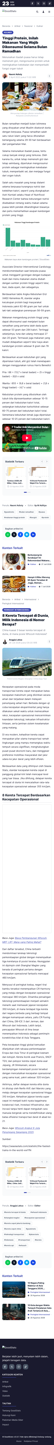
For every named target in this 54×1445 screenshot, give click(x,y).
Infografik (6, 1386)
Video (5, 1391)
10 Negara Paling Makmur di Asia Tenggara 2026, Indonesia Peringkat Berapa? (37, 1288)
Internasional (30, 599)
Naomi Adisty (16, 505)
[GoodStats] (10, 11)
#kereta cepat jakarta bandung (17, 1223)
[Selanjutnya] (47, 462)
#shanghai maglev (12, 1218)
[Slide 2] (28, 492)
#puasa (42, 512)
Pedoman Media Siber (12, 1420)
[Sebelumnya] (42, 462)
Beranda (6, 26)
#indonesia (8, 1240)
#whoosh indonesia (39, 1212)
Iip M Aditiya (40, 505)
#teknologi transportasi (14, 1234)
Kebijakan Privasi (31, 1441)
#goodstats (9, 512)
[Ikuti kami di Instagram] (44, 3)
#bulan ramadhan (26, 512)
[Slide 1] (25, 492)
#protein (45, 517)
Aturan (19, 1441)
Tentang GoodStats (11, 1410)
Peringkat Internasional (13, 603)
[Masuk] (43, 12)
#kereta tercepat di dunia (15, 1212)
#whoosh (22, 1245)
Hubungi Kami (8, 1415)
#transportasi (24, 1240)
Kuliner (40, 26)
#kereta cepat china (12, 1229)
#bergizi (33, 517)
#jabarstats (34, 1234)
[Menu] (49, 12)
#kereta (38, 1240)
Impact (5, 1424)
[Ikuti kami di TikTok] (50, 3)
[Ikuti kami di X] (38, 3)
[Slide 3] (29, 492)
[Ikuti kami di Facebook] (32, 3)
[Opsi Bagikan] (49, 76)
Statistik (6, 1395)
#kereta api (9, 1245)
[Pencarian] (37, 12)
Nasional (28, 26)
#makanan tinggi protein (14, 517)
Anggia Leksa (16, 1205)
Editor (38, 1205)
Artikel (17, 26)
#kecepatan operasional (34, 1218)
